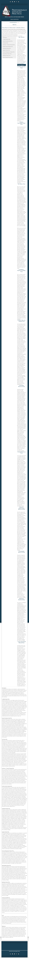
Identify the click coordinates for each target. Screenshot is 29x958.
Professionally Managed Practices (13, 22)
